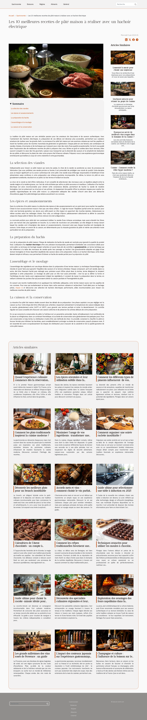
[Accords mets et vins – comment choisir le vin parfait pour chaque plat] (73, 474)
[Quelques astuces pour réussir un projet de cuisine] (123, 89)
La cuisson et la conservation (21, 127)
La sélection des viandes (19, 108)
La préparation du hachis (20, 118)
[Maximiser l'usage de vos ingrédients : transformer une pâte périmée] (73, 419)
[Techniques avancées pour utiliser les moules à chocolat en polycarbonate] (115, 530)
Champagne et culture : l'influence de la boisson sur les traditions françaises (115, 656)
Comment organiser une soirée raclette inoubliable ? (115, 434)
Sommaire (18, 103)
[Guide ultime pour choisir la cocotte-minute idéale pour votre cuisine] (32, 585)
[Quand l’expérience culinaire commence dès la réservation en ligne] (32, 364)
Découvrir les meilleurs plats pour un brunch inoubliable (31, 489)
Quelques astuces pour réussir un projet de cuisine (123, 100)
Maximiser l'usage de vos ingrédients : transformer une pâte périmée (72, 435)
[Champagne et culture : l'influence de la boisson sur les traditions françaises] (115, 640)
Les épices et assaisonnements (22, 113)
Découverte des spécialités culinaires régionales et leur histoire (72, 601)
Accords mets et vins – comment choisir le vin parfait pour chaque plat (73, 490)
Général (66, 4)
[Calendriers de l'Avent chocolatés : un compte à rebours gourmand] (32, 530)
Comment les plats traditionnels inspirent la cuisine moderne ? (32, 434)
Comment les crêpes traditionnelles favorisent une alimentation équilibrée (72, 545)
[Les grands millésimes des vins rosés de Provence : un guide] (32, 640)
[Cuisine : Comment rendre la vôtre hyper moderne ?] (123, 158)
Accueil (11, 16)
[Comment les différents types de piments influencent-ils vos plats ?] (115, 364)
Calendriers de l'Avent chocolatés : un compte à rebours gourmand (28, 545)
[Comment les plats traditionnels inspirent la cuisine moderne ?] (32, 419)
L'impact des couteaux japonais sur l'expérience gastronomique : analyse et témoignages (74, 656)
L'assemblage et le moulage (21, 122)
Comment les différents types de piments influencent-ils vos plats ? (116, 380)
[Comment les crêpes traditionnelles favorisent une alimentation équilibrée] (73, 530)
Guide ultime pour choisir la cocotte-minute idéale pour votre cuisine (30, 601)
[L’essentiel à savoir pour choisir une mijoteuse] (123, 58)
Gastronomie (16, 4)
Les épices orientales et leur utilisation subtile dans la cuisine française (72, 380)
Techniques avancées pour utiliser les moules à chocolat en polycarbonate (114, 545)
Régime (42, 4)
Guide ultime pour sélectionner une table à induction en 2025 (115, 489)
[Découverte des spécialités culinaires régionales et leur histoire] (73, 585)
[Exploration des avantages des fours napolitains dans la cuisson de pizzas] (115, 585)
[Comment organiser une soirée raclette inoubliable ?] (115, 419)
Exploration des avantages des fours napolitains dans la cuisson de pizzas (114, 601)
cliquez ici (19, 288)
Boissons (30, 4)
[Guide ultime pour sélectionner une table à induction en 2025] (115, 474)
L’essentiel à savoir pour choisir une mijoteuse (123, 68)
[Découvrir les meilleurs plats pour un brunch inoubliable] (32, 474)
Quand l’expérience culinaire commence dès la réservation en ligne (31, 380)
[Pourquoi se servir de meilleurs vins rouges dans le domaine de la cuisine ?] (123, 122)
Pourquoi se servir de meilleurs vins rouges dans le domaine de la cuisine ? (123, 134)
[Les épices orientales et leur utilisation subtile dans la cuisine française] (73, 364)
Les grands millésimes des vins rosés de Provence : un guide (32, 655)
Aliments (54, 4)
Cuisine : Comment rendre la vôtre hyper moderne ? (123, 169)
